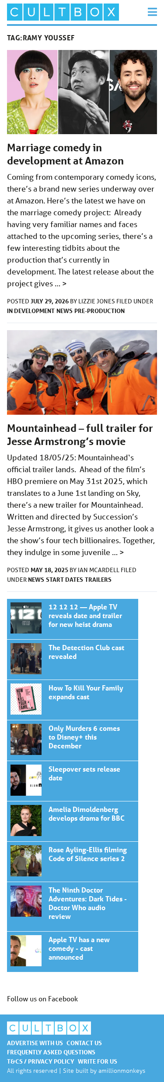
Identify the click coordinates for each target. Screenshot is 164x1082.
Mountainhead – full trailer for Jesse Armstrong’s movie (80, 435)
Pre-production (99, 310)
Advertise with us (35, 1043)
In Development (31, 310)
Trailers (98, 579)
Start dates (64, 579)
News (64, 310)
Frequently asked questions (51, 1052)
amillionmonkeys (121, 1070)
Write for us (97, 1061)
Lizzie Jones (97, 301)
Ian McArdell (99, 570)
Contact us (84, 1043)
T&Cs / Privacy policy (40, 1061)
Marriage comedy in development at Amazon (65, 154)
